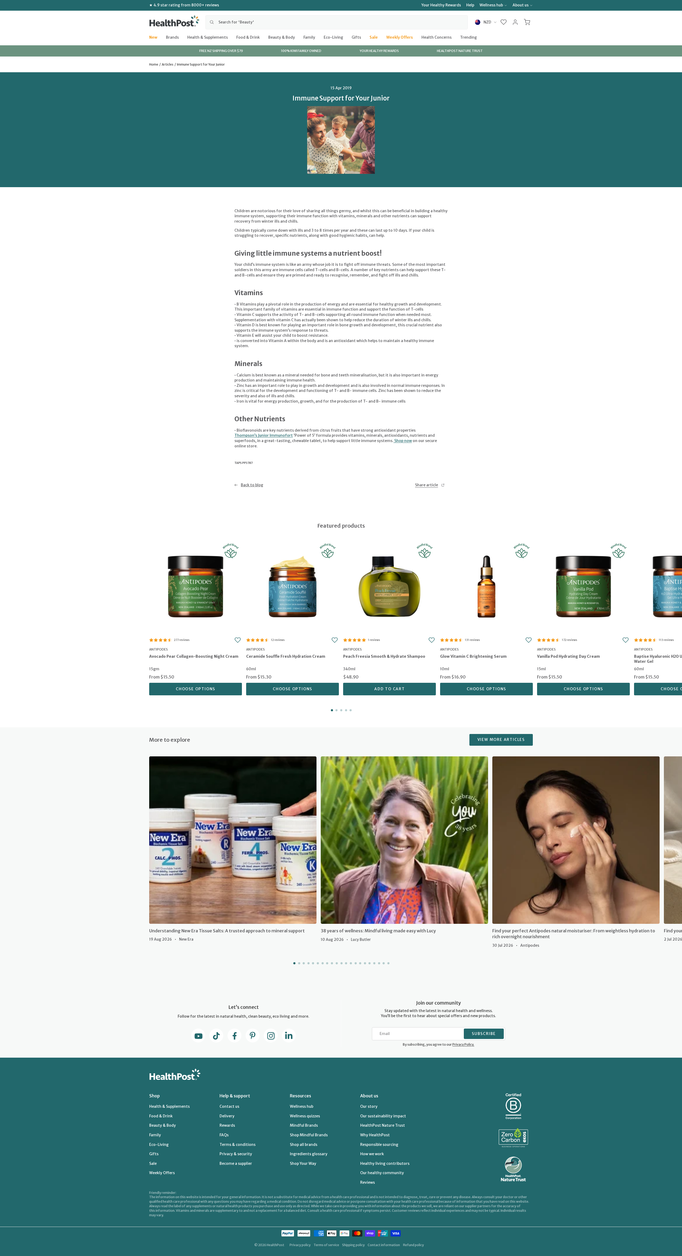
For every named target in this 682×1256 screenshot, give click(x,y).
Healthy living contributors (384, 1163)
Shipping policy (353, 1245)
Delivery (227, 1116)
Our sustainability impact (383, 1116)
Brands (172, 37)
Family (309, 37)
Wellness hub (491, 5)
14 (355, 963)
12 (346, 963)
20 (383, 963)
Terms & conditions (237, 1144)
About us (521, 5)
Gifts (356, 37)
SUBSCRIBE (484, 1033)
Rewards (227, 1125)
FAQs (224, 1135)
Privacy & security (236, 1153)
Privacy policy (300, 1245)
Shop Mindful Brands (309, 1135)
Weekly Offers (399, 37)
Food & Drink (248, 37)
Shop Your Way (303, 1163)
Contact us (229, 1106)
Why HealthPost (375, 1135)
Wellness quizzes (305, 1116)
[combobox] (337, 22)
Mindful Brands (304, 1125)
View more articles (501, 739)
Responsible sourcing (379, 1144)
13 (350, 963)
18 (374, 963)
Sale (374, 37)
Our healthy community (382, 1172)
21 (388, 963)
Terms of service (326, 1245)
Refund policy (413, 1245)
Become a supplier (236, 1163)
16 (364, 963)
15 (360, 963)
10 (336, 963)
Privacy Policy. (463, 1044)
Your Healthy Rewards (441, 5)
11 (341, 963)
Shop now (402, 440)
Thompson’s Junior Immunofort (263, 435)
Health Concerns (436, 37)
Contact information (384, 1245)
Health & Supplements (207, 37)
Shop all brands (303, 1144)
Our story (368, 1106)
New (153, 37)
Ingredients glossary (308, 1153)
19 (378, 963)
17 (369, 963)
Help (470, 5)
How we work (372, 1153)
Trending (468, 37)
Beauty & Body (281, 37)
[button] (503, 22)
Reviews (367, 1182)
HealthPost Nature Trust (382, 1125)
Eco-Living (333, 37)
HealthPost (275, 1245)
